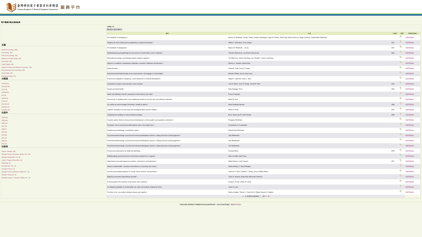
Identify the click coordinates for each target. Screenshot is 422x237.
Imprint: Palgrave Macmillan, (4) (12, 160)
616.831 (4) (5, 104)
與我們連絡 (237, 204)
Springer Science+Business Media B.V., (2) (15, 172)
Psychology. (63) (7, 52)
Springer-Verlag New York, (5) (11, 157)
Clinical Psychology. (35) (9, 55)
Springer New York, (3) (9, 166)
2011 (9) (4, 126)
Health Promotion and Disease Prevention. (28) (17, 67)
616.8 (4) (4, 101)
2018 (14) (5, 120)
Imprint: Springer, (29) (8, 151)
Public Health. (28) (7, 64)
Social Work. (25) (7, 73)
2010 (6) (4, 135)
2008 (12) (5, 123)
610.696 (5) (5, 92)
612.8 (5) (4, 89)
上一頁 (244, 196)
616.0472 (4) (6, 107)
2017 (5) (4, 138)
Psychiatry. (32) (7, 61)
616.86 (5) (5, 98)
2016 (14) (5, 117)
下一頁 (267, 196)
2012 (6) (4, 132)
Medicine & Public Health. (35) (11, 58)
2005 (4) (4, 141)
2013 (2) (4, 144)
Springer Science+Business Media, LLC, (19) (16, 154)
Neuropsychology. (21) (9, 76)
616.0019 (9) (6, 86)
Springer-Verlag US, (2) (9, 175)
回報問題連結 (409, 37)
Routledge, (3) (6, 163)
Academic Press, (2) (8, 169)
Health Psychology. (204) (10, 50)
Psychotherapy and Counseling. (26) (13, 70)
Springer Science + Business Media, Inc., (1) (16, 178)
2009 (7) (4, 129)
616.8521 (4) (6, 110)
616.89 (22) (5, 83)
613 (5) (4, 95)
